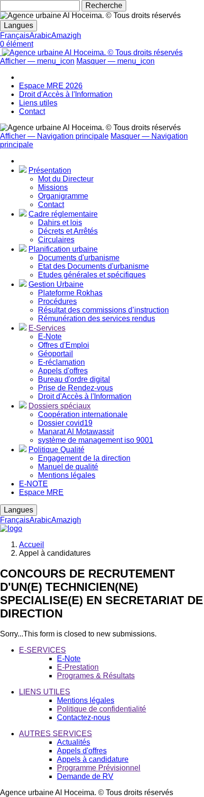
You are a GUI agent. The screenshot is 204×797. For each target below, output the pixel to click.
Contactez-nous (83, 717)
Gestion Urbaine (55, 284)
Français (14, 35)
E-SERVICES (42, 650)
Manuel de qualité (68, 467)
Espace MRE (41, 492)
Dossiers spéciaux (59, 406)
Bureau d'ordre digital (74, 379)
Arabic (40, 35)
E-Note (50, 336)
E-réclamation (61, 362)
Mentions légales (66, 475)
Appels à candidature (93, 759)
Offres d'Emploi (63, 345)
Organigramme (63, 196)
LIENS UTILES (44, 692)
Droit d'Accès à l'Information (65, 94)
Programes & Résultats (96, 676)
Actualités (73, 742)
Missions (53, 187)
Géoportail (55, 354)
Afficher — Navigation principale (54, 136)
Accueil (31, 545)
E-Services (46, 328)
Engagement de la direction (84, 458)
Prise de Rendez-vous (75, 388)
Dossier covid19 (65, 423)
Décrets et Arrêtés (68, 231)
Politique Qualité (56, 450)
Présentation (49, 170)
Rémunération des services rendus (96, 318)
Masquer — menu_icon (115, 61)
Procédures (57, 301)
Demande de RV (85, 776)
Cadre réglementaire (63, 214)
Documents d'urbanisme (79, 258)
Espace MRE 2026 (51, 86)
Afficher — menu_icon (37, 61)
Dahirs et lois (60, 222)
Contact (32, 111)
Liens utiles (38, 103)
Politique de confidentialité (101, 709)
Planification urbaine (63, 249)
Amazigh (66, 35)
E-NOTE (33, 484)
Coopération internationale (83, 414)
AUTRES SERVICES (55, 734)
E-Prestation (78, 667)
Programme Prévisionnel (98, 768)
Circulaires (56, 240)
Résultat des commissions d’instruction (103, 310)
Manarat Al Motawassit (76, 431)
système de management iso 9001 (95, 440)
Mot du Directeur (65, 179)
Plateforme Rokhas (70, 293)
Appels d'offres (63, 371)
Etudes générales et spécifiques (92, 275)
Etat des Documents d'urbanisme (93, 266)
